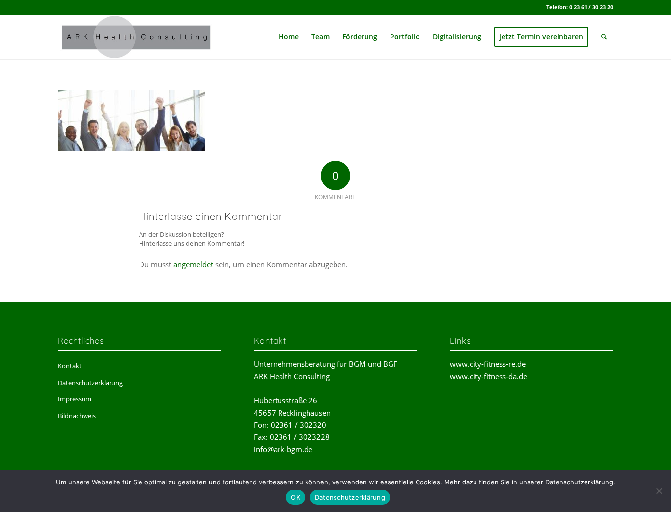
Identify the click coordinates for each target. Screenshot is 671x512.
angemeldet (193, 264)
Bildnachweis (77, 415)
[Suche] (604, 37)
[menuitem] (288, 37)
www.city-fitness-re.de (488, 364)
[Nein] (659, 491)
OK (295, 497)
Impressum (74, 398)
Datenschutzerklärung (90, 382)
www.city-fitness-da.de (488, 376)
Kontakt (70, 365)
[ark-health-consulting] (138, 37)
